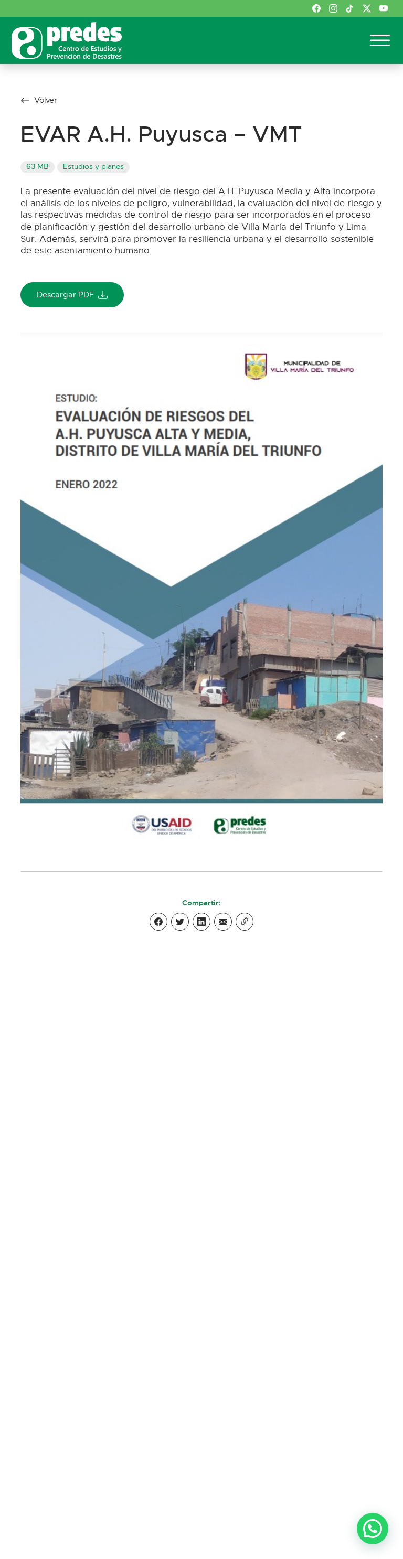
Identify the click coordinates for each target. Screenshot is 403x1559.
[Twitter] (180, 922)
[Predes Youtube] (383, 8)
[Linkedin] (201, 922)
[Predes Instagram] (333, 8)
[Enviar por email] (223, 922)
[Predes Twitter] (366, 8)
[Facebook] (158, 922)
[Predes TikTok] (350, 8)
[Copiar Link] (244, 922)
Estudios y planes (93, 166)
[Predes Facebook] (316, 8)
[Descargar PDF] (201, 588)
